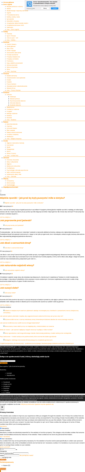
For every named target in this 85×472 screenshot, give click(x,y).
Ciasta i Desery (11, 44)
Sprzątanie (10, 19)
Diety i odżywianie (12, 162)
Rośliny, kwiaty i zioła (13, 17)
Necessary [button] (3, 426)
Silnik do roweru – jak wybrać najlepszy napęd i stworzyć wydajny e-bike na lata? (26, 330)
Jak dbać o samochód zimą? (15, 242)
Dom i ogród (7, 4)
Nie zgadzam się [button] (48, 404)
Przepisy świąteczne (13, 57)
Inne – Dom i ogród (13, 29)
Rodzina (6, 93)
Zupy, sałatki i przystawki (15, 63)
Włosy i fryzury (11, 153)
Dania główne (11, 46)
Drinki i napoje (11, 51)
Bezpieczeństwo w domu (15, 6)
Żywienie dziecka (15, 105)
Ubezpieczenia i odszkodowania (17, 86)
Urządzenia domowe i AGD (15, 25)
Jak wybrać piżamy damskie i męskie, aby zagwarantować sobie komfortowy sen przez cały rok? (31, 316)
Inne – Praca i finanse (14, 90)
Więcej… (6, 179)
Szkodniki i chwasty (13, 21)
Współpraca (11, 375)
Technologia (11, 185)
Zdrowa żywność (12, 65)
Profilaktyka (10, 168)
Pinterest (6, 388)
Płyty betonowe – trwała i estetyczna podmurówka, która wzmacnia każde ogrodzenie (28, 337)
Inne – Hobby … (11, 40)
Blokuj (45, 8)
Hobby (5, 32)
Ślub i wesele (11, 130)
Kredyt (9, 80)
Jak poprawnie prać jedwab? (16, 220)
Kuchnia (6, 42)
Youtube (6, 390)
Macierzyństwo (15, 99)
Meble (9, 9)
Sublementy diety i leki (14, 174)
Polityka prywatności (27, 404)
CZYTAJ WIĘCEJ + (5, 217)
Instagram (6, 386)
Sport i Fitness (11, 36)
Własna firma (11, 88)
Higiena (9, 164)
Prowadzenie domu (13, 15)
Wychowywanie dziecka (17, 101)
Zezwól (55, 8)
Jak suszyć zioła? (9, 287)
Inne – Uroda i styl (12, 155)
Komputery (10, 181)
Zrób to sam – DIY (12, 38)
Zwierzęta (10, 27)
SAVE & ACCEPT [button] (5, 447)
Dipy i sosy (10, 48)
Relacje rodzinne (12, 113)
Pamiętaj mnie (6, 457)
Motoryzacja (11, 183)
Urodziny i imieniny (13, 134)
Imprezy (9, 126)
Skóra (8, 151)
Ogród (9, 13)
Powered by (29, 8)
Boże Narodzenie (12, 124)
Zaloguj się (3, 459)
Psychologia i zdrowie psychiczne (17, 170)
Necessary (5, 428)
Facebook (6, 382)
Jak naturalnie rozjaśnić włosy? (17, 265)
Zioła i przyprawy (12, 67)
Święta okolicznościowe (14, 132)
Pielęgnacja (10, 149)
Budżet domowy (12, 76)
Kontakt (9, 373)
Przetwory (10, 61)
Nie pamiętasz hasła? (26, 455)
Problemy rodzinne (13, 109)
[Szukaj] (16, 449)
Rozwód (9, 118)
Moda (8, 147)
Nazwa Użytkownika (6, 453)
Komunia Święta (12, 128)
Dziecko (9, 95)
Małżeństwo (10, 107)
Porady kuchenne (12, 55)
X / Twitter (6, 392)
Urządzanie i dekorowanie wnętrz (17, 23)
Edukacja (13, 97)
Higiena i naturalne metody (15, 143)
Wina (8, 69)
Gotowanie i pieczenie (14, 53)
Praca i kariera (11, 84)
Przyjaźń (9, 111)
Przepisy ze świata (13, 59)
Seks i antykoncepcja (13, 172)
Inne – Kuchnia (11, 71)
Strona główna (8, 2)
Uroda (5, 141)
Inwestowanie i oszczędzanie (16, 78)
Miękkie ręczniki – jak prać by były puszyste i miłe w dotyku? (32, 197)
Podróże (9, 34)
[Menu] (0, 191)
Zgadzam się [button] (39, 404)
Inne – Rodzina (11, 120)
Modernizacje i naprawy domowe (17, 11)
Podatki (9, 82)
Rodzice (9, 116)
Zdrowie (6, 158)
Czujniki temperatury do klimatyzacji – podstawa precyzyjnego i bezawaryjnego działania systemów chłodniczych (37, 343)
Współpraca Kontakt (10, 187)
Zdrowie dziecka (15, 103)
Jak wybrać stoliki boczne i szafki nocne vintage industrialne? (20, 323)
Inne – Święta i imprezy (14, 139)
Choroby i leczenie (13, 160)
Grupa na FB (7, 384)
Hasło (2, 455)
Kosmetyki (10, 145)
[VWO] (33, 8)
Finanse (6, 74)
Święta (5, 122)
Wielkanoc (10, 137)
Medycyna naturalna (13, 166)
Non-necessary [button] (5, 437)
